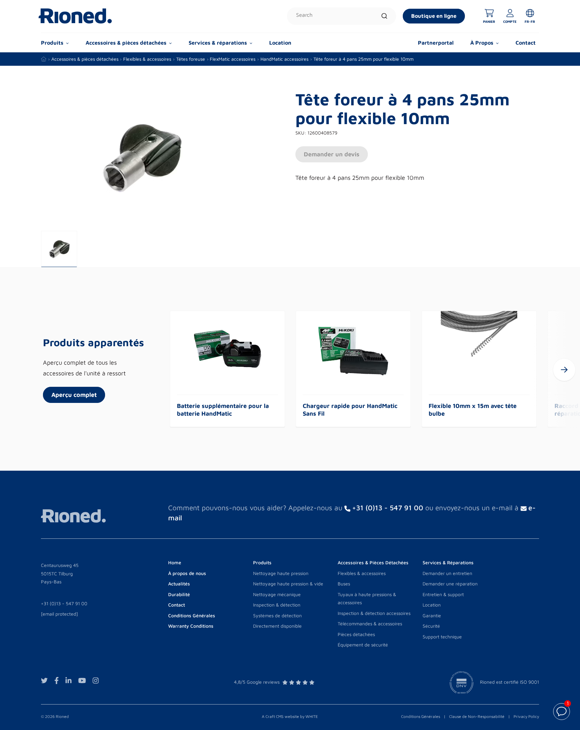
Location (280, 43)
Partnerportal (435, 43)
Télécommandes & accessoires (370, 623)
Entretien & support (443, 594)
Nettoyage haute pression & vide (288, 583)
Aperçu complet (74, 394)
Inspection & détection (276, 605)
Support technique (442, 636)
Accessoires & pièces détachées (84, 59)
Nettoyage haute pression (280, 573)
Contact (526, 43)
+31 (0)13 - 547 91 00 (64, 603)
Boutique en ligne (433, 16)
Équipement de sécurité (363, 644)
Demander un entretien (447, 573)
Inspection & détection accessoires (374, 613)
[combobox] (341, 16)
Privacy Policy (526, 716)
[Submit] (384, 16)
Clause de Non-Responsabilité (476, 716)
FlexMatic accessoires (232, 59)
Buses (344, 583)
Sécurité (431, 626)
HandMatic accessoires (284, 59)
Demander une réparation (450, 583)
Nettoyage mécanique (277, 594)
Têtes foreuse (190, 59)
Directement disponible (277, 626)
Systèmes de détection (277, 615)
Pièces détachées (356, 634)
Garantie (432, 615)
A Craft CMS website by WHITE (290, 716)
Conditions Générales (420, 716)
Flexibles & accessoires (147, 59)
